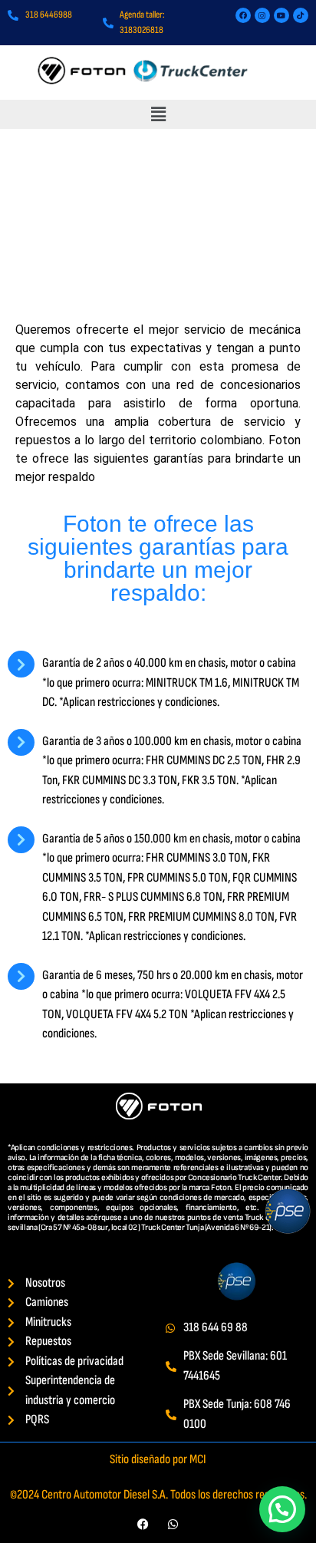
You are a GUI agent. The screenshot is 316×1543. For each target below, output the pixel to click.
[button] (158, 114)
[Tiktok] (300, 15)
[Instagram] (262, 15)
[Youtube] (281, 15)
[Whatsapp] (173, 1523)
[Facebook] (243, 15)
